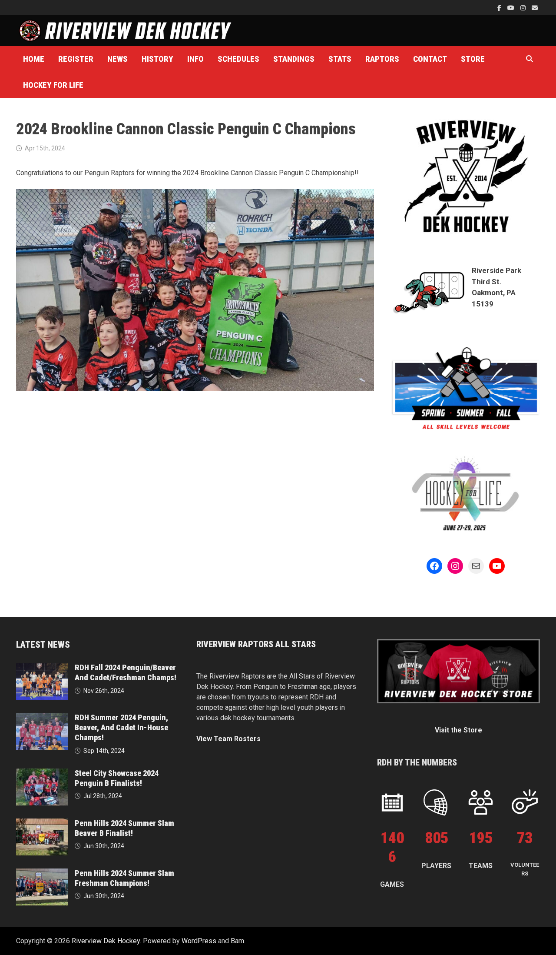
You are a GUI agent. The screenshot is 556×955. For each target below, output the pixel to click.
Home (33, 59)
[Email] (535, 7)
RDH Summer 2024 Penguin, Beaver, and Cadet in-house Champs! (121, 727)
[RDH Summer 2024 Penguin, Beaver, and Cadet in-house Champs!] (42, 718)
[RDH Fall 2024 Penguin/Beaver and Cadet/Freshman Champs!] (42, 668)
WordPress (199, 941)
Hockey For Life (53, 85)
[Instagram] (524, 7)
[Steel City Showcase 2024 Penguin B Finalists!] (42, 773)
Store (473, 59)
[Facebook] (500, 7)
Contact (430, 59)
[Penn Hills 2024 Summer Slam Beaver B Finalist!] (42, 823)
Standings (293, 59)
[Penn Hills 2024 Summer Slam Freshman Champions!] (42, 873)
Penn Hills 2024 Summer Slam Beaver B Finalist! (124, 828)
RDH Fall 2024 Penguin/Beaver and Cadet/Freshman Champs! (125, 672)
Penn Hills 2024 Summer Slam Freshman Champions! (124, 878)
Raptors (382, 59)
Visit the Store (458, 730)
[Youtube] (511, 7)
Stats (339, 59)
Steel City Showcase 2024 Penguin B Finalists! (117, 778)
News (117, 59)
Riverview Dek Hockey (106, 941)
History (157, 59)
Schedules (238, 59)
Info (195, 59)
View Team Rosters (228, 739)
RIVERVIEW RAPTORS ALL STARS (256, 644)
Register (75, 59)
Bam (237, 941)
